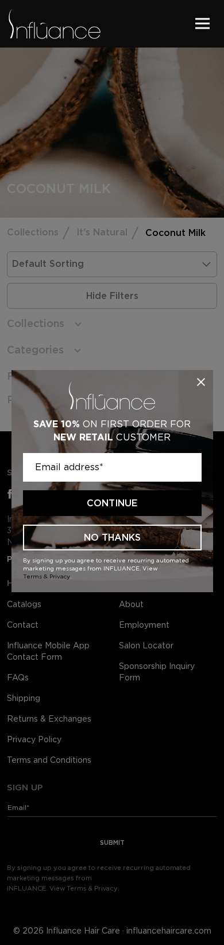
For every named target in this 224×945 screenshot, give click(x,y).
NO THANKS (112, 537)
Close (201, 382)
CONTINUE (112, 503)
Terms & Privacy (46, 576)
